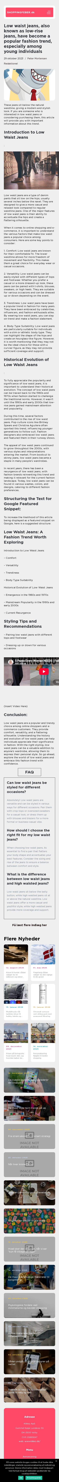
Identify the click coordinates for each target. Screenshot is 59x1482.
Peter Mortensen (37, 58)
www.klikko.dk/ (32, 1441)
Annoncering (29, 1456)
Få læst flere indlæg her (29, 925)
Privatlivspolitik (34, 1478)
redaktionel (11, 63)
